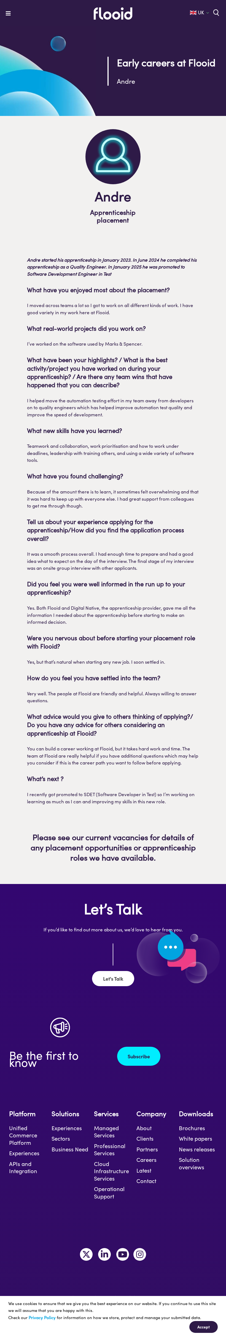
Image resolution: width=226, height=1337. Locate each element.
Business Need (70, 1149)
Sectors (61, 1138)
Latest (143, 1170)
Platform (22, 1113)
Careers (146, 1160)
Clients (145, 1138)
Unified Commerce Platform (23, 1135)
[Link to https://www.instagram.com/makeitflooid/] (139, 1254)
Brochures (192, 1128)
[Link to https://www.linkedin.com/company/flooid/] (104, 1254)
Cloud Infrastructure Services (111, 1171)
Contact (146, 1181)
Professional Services (109, 1149)
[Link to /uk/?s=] (215, 12)
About (144, 1128)
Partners (147, 1149)
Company (151, 1113)
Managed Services (106, 1131)
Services (106, 1113)
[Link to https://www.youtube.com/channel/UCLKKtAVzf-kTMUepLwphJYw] (122, 1254)
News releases (197, 1149)
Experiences (24, 1153)
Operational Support (109, 1192)
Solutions (65, 1113)
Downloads (196, 1113)
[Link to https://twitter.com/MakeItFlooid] (86, 1254)
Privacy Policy (42, 1317)
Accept (203, 1327)
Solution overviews (191, 1163)
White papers (195, 1138)
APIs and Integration (23, 1167)
